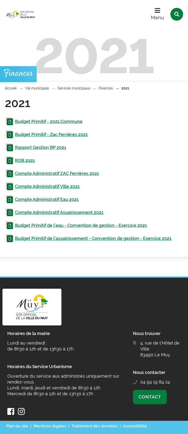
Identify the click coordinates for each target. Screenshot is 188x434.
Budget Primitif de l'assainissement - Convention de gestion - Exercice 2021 (93, 238)
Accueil (11, 88)
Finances (106, 88)
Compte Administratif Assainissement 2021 (59, 212)
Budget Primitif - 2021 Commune (48, 121)
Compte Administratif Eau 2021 (47, 199)
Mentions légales (50, 426)
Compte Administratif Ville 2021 (47, 186)
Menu (157, 18)
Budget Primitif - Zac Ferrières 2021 (51, 134)
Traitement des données (94, 426)
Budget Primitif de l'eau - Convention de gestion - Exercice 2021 (81, 225)
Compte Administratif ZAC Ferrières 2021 (57, 173)
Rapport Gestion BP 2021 (40, 147)
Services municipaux (74, 88)
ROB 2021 (25, 160)
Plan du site (17, 426)
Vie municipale (37, 88)
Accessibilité (135, 426)
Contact (150, 396)
